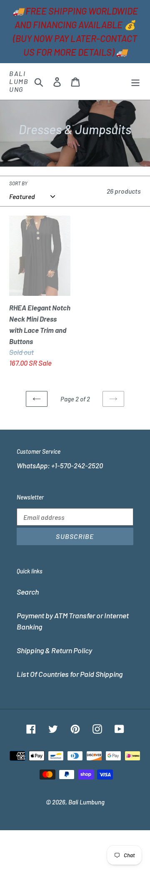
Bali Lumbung (18, 81)
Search (28, 591)
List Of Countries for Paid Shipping (69, 674)
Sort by (18, 183)
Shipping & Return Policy (54, 650)
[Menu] (135, 81)
